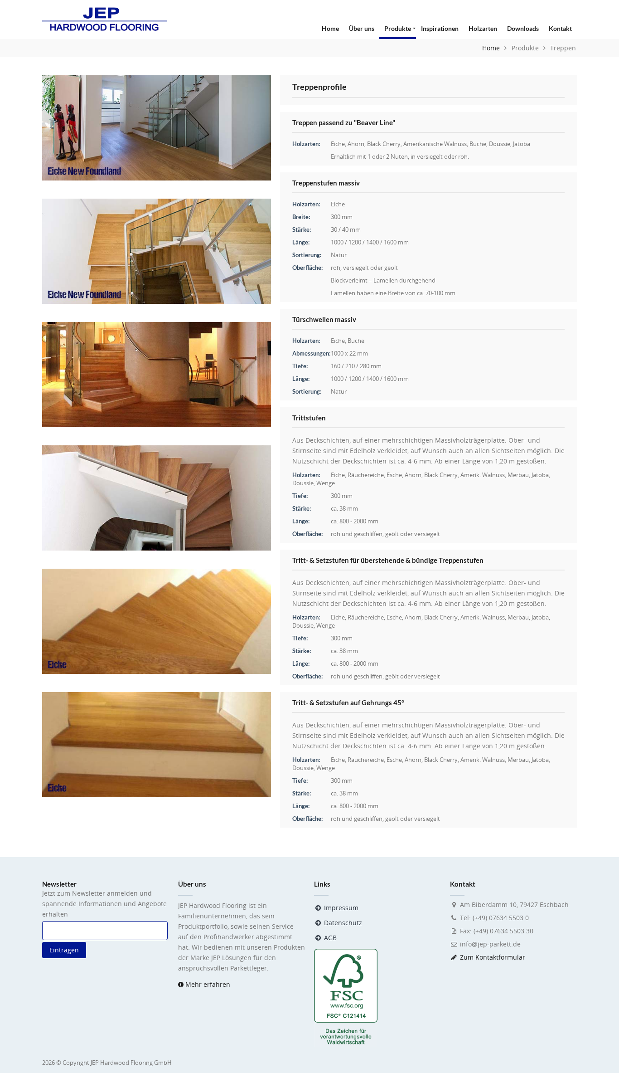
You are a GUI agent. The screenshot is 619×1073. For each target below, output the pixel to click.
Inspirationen (440, 28)
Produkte (397, 28)
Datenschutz (342, 922)
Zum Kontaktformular (492, 957)
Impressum (340, 907)
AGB (329, 937)
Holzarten (483, 28)
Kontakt (560, 28)
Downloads (523, 28)
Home (330, 28)
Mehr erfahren (207, 984)
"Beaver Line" (374, 122)
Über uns (361, 28)
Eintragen (64, 950)
